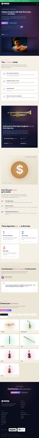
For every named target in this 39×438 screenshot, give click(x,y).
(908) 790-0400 (23, 412)
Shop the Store (3, 414)
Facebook (22, 416)
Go (21, 26)
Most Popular (4, 314)
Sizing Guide (3, 417)
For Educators (23, 404)
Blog (2, 424)
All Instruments (12, 314)
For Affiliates (23, 402)
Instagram (22, 417)
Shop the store (24, 392)
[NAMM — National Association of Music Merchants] (13, 429)
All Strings (33, 314)
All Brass (19, 314)
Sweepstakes (3, 422)
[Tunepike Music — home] (5, 4)
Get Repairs (3, 416)
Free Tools (3, 419)
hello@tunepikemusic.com (25, 414)
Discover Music (4, 421)
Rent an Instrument (4, 412)
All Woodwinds (26, 314)
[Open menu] (37, 4)
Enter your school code (5, 310)
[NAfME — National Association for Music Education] (21, 430)
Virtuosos (22, 407)
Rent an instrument (15, 392)
